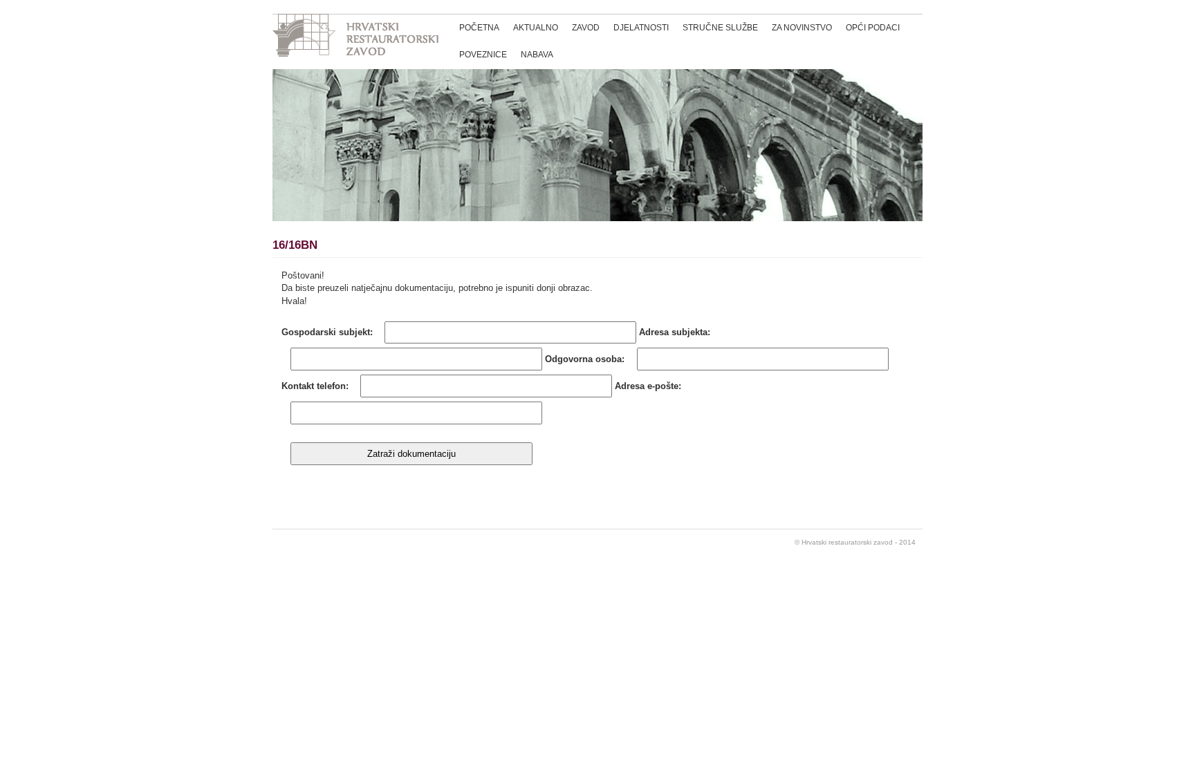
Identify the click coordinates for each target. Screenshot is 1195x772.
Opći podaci (873, 27)
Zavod (586, 27)
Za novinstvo (802, 27)
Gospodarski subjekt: (327, 332)
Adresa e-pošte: (648, 386)
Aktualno (535, 27)
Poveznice (483, 54)
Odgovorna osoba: (584, 359)
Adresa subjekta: (674, 332)
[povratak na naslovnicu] (355, 37)
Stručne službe (720, 27)
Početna (479, 27)
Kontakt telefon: (315, 386)
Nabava (537, 54)
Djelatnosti (641, 27)
